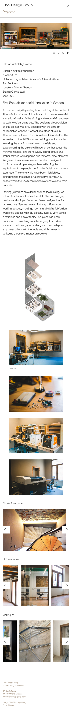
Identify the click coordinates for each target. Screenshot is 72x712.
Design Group (22, 5)
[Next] (65, 529)
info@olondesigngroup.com (14, 697)
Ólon (6, 5)
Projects (9, 12)
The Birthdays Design (18, 702)
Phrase (11, 705)
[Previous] (6, 529)
